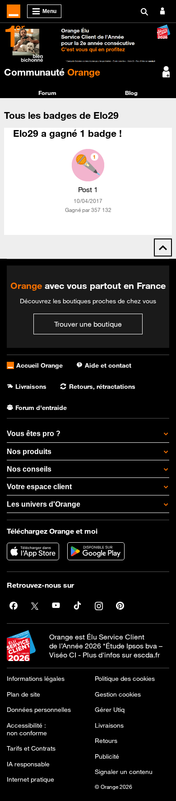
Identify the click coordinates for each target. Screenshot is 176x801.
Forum (47, 92)
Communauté (52, 72)
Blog (131, 92)
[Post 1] (88, 165)
